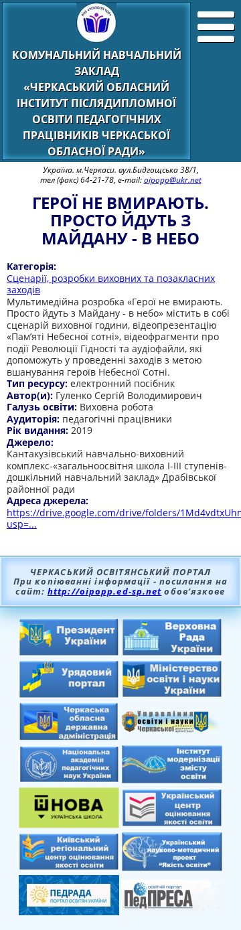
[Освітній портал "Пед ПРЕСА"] (172, 906)
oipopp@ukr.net (173, 179)
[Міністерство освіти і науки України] (172, 693)
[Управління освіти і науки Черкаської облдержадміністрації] (172, 728)
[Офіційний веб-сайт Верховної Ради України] (172, 652)
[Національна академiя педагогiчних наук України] (69, 778)
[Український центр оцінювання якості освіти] (172, 823)
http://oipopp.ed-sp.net (104, 591)
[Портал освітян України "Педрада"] (69, 911)
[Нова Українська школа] (69, 824)
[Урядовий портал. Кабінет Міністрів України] (69, 694)
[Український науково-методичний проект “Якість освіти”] (172, 867)
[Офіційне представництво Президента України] (69, 652)
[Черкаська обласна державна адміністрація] (69, 737)
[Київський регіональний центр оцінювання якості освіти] (69, 866)
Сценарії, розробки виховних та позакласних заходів (111, 284)
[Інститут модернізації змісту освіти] (172, 779)
